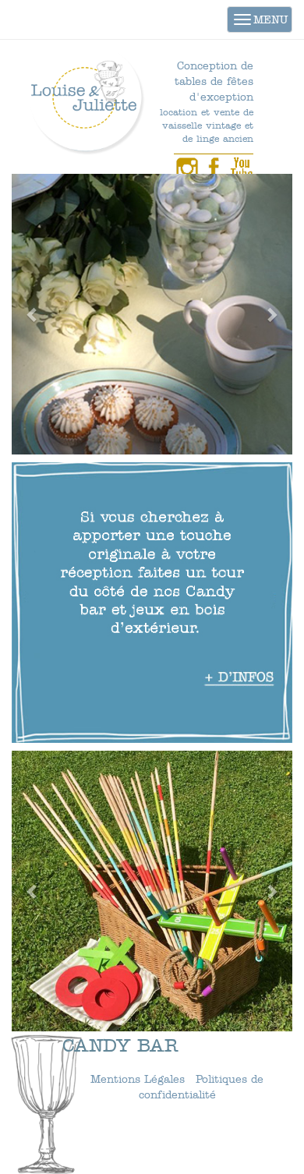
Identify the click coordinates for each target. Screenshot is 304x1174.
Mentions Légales (137, 1079)
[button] (33, 314)
